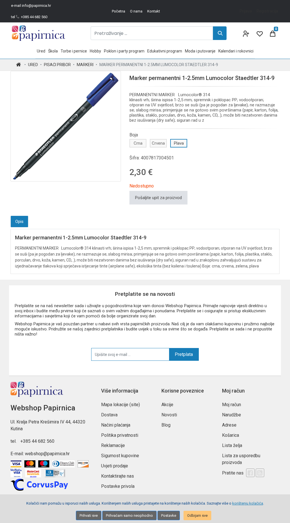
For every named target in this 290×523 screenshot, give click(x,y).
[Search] (220, 33)
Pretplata (184, 354)
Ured (33, 64)
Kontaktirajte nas (117, 476)
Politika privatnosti (119, 435)
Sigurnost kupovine (120, 455)
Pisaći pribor (57, 64)
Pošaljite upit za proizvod (158, 197)
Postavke (168, 515)
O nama (136, 11)
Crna (138, 143)
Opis (19, 221)
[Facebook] (250, 473)
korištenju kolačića (247, 503)
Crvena (158, 143)
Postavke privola (118, 486)
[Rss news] (260, 473)
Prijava (246, 11)
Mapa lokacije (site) (120, 404)
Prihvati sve (89, 515)
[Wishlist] (259, 33)
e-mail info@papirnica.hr (31, 5)
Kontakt (153, 11)
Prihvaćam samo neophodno (129, 515)
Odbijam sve (197, 515)
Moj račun (231, 404)
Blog (165, 425)
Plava (179, 143)
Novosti (169, 414)
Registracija (267, 11)
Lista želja (232, 445)
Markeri (85, 64)
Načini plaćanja (115, 425)
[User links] (245, 33)
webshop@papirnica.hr (47, 453)
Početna (118, 11)
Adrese (229, 425)
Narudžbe (231, 414)
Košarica (230, 435)
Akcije (167, 404)
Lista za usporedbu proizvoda (241, 459)
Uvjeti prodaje (114, 466)
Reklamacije (113, 445)
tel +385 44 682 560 (29, 17)
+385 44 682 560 (37, 441)
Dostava (109, 414)
